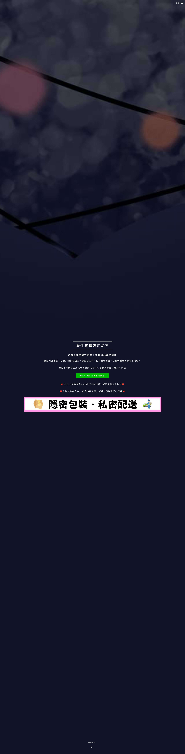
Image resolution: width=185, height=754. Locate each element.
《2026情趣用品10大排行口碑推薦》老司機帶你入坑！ (92, 384)
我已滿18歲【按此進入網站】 (92, 376)
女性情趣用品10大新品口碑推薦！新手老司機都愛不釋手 (92, 391)
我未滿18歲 (120, 368)
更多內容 (92, 742)
